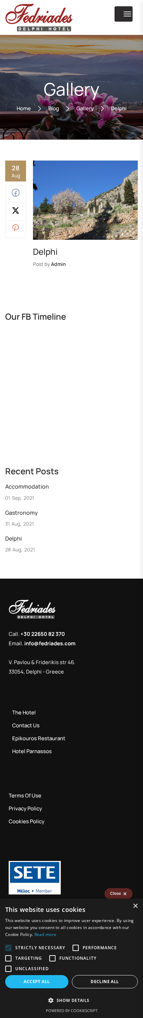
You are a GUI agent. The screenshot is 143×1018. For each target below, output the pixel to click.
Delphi (13, 538)
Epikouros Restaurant (38, 738)
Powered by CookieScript (72, 1010)
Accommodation (27, 486)
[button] (71, 1000)
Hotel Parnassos (32, 751)
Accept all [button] (37, 981)
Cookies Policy (26, 821)
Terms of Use (25, 795)
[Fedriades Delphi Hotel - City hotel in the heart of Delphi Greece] (39, 17)
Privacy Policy (25, 808)
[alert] (71, 958)
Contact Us (26, 725)
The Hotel (24, 712)
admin (58, 264)
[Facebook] (15, 194)
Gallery (85, 108)
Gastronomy (21, 513)
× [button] (135, 906)
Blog (53, 108)
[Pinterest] (15, 229)
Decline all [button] (105, 981)
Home (24, 108)
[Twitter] (15, 212)
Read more (45, 934)
